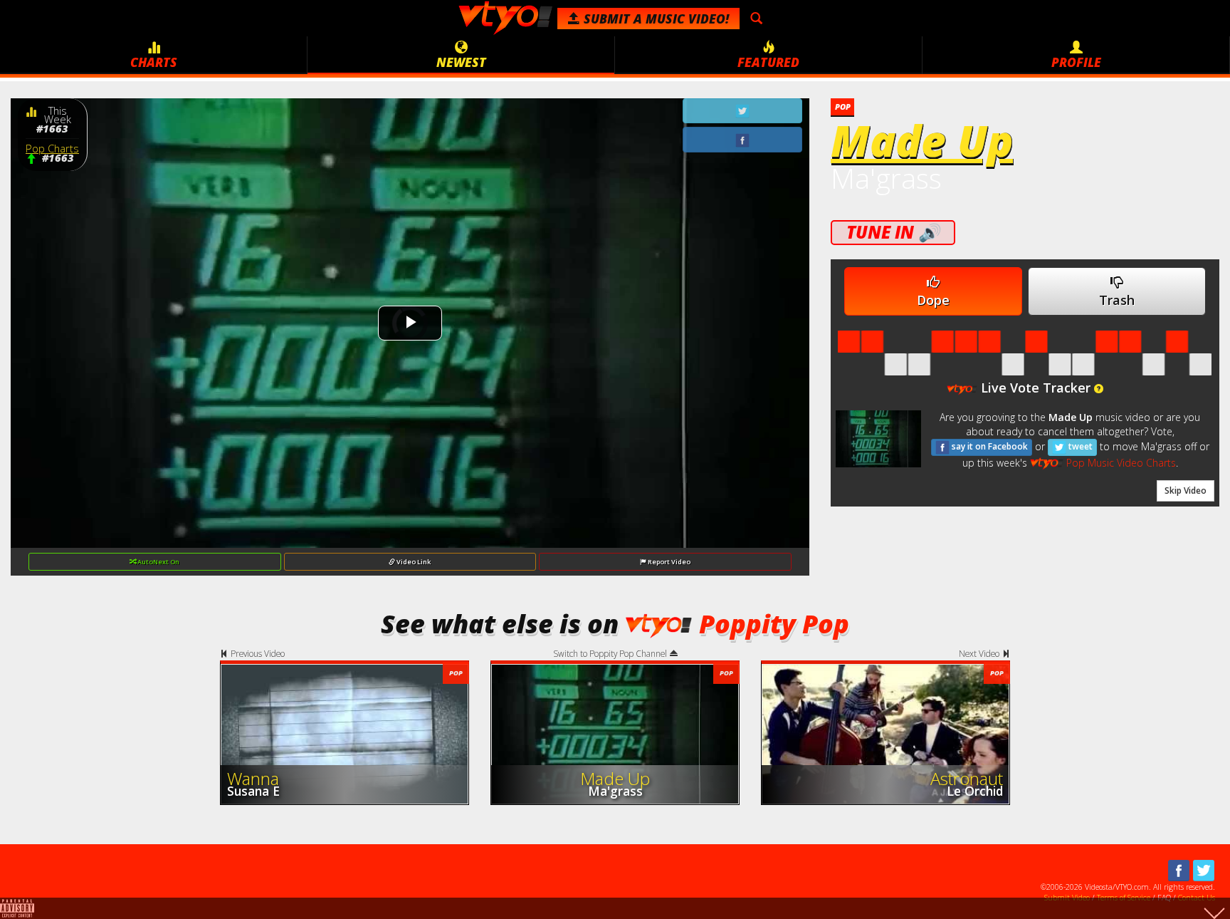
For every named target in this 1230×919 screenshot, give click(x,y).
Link (413, 561)
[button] (1098, 389)
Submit (654, 18)
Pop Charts (52, 148)
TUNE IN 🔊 (893, 232)
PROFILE (1076, 62)
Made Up (922, 140)
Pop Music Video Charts (1119, 462)
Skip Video (1186, 490)
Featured (768, 62)
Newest (461, 62)
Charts (153, 62)
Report (668, 561)
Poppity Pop (774, 623)
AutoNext (157, 561)
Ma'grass (886, 178)
